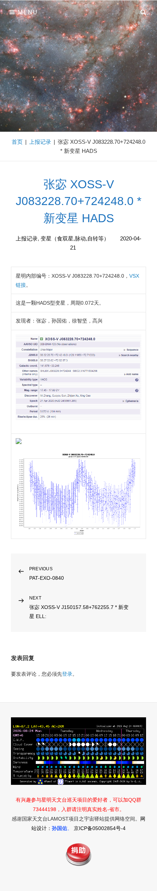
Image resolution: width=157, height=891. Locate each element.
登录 (67, 674)
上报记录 (40, 142)
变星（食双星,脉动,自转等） (75, 238)
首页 (17, 142)
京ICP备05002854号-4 (100, 828)
